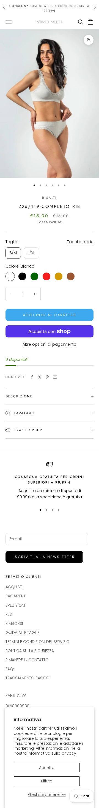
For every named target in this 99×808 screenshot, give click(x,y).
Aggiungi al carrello (49, 315)
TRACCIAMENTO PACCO (28, 678)
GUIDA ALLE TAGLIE (22, 632)
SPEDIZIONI (15, 605)
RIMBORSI (14, 623)
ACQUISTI (14, 587)
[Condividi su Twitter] (39, 377)
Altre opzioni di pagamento (49, 344)
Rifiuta (47, 781)
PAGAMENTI (16, 596)
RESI (9, 614)
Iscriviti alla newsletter (44, 556)
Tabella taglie (80, 241)
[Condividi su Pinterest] (47, 377)
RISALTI (49, 197)
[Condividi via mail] (55, 377)
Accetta (46, 767)
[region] (49, 480)
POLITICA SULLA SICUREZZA (30, 650)
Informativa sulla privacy (52, 753)
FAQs (10, 669)
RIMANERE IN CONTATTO (27, 660)
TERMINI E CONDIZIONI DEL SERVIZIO (38, 641)
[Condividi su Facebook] (32, 377)
